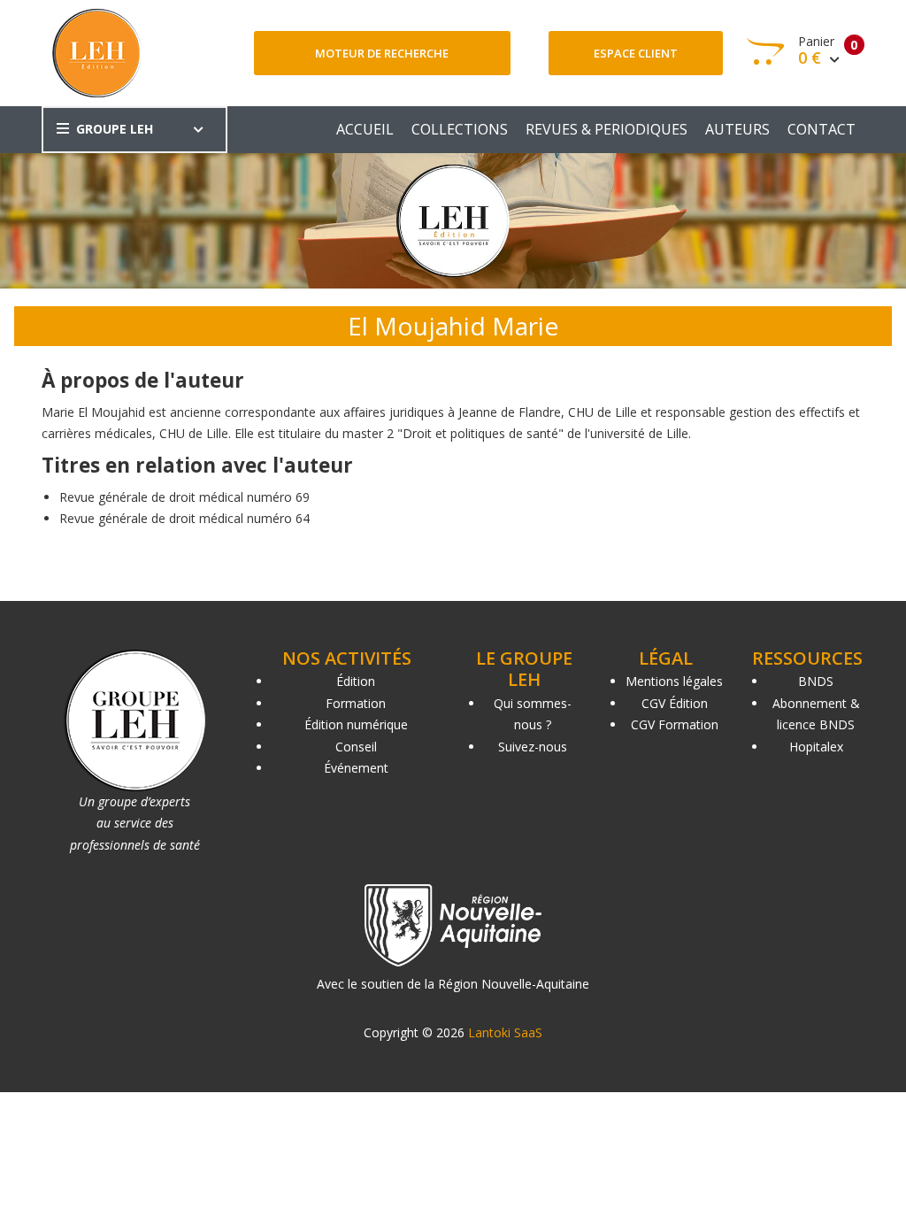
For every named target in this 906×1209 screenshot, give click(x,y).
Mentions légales (674, 681)
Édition (355, 681)
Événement (356, 767)
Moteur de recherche (382, 53)
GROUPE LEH (114, 128)
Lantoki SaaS (505, 1032)
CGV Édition (674, 703)
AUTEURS (737, 129)
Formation (356, 703)
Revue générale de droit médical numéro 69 (184, 497)
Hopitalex (816, 746)
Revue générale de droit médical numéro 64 (184, 518)
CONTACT (821, 129)
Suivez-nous (532, 746)
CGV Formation (674, 724)
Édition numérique (356, 724)
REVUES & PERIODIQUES (606, 129)
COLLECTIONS (459, 129)
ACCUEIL (365, 129)
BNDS (815, 681)
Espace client (636, 53)
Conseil (356, 746)
